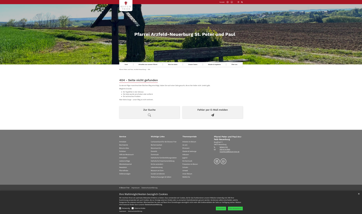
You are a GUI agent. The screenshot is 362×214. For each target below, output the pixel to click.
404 (149, 69)
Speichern (221, 208)
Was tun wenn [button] (172, 64)
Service (122, 136)
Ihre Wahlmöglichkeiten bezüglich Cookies (143, 194)
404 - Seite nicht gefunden (138, 80)
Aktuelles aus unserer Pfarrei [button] (147, 64)
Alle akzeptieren (235, 208)
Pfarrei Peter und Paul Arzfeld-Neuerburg (228, 138)
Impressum (122, 211)
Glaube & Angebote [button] (214, 64)
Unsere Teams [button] (192, 64)
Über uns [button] (234, 64)
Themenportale (189, 136)
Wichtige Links (158, 136)
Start (126, 64)
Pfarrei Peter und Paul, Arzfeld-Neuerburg (132, 69)
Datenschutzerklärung (153, 205)
